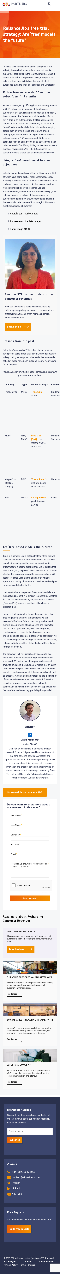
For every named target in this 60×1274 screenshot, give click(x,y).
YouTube (16, 1193)
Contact (28, 1261)
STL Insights (10, 1261)
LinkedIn (16, 1188)
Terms (22, 1265)
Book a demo (14, 326)
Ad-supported (38, 497)
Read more (12, 994)
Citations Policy (47, 1261)
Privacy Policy (11, 1265)
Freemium (37, 392)
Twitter (15, 1182)
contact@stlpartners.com (25, 1177)
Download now (17, 949)
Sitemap (31, 1265)
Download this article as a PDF (24, 792)
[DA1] (34, 439)
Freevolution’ (38, 479)
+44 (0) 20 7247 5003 (23, 1171)
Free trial (36, 435)
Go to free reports (19, 1229)
